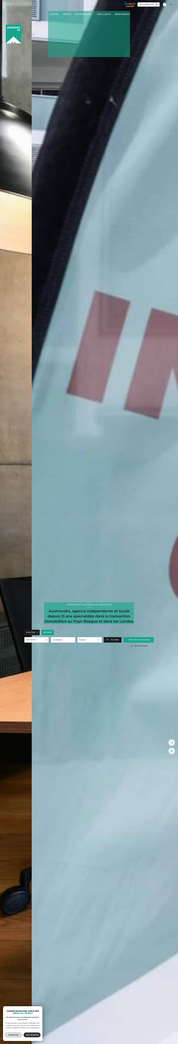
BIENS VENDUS (122, 14)
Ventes (67, 14)
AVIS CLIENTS (104, 14)
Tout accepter (32, 1035)
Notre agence (83, 14)
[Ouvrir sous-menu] (93, 14)
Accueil (54, 14)
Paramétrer (13, 1035)
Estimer (48, 632)
